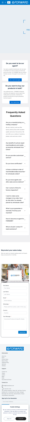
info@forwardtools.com (8, 385)
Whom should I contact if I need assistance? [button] (14, 228)
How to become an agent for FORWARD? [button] (15, 220)
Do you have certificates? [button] (14, 163)
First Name (6, 285)
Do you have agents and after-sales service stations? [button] (15, 181)
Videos (3, 373)
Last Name (6, 291)
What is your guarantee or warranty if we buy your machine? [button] (14, 211)
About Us (4, 356)
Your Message (6, 316)
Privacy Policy (5, 359)
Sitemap (4, 365)
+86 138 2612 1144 (6, 388)
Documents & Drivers (6, 379)
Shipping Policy (5, 362)
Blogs (3, 376)
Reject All (9, 418)
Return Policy (5, 360)
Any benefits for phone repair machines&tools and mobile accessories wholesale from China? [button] (15, 146)
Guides (3, 374)
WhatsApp (6, 304)
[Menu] (2, 2)
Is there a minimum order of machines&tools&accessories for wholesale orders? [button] (15, 172)
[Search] (5, 2)
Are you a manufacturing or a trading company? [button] (15, 123)
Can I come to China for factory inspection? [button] (13, 189)
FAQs (3, 378)
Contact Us (4, 371)
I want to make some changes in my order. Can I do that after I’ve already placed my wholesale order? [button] (15, 199)
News (3, 357)
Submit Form (22, 332)
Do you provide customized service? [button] (14, 156)
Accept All (21, 418)
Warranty (4, 364)
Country (5, 310)
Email (4, 298)
